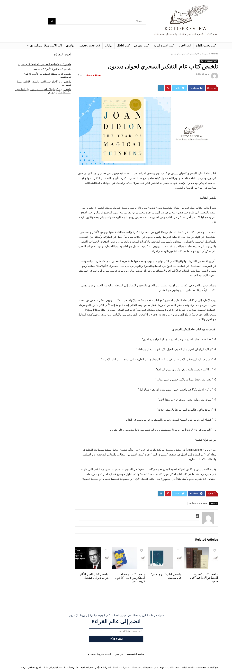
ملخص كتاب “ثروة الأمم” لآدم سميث (52, 69)
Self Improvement (209, 61)
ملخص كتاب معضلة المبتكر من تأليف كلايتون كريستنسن (130, 578)
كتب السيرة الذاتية (163, 45)
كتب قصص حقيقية (89, 45)
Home (215, 54)
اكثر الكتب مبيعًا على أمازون (46, 45)
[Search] (52, 21)
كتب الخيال (185, 45)
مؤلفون (70, 45)
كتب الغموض (141, 45)
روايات (108, 45)
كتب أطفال (123, 45)
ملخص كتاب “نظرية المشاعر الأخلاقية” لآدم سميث (204, 578)
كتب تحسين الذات (206, 45)
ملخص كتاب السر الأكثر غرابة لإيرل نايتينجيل (94, 576)
